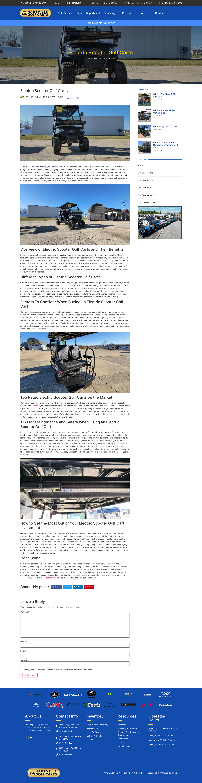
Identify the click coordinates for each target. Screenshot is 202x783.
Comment (25, 612)
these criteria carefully (50, 578)
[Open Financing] (117, 13)
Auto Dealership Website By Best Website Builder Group (128, 773)
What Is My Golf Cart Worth (167, 126)
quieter (37, 406)
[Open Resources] (136, 13)
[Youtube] (31, 737)
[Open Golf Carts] (71, 13)
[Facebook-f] (27, 737)
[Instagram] (35, 737)
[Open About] (150, 13)
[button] (56, 587)
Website (23, 660)
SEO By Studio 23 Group (166, 773)
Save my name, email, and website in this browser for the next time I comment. (57, 670)
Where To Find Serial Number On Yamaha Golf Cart (165, 145)
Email (23, 651)
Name (23, 641)
